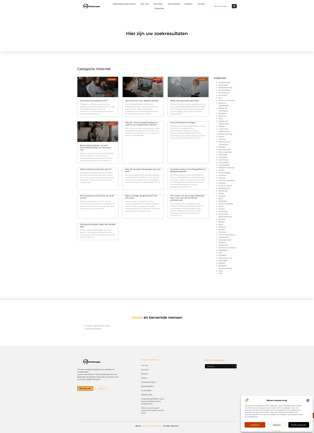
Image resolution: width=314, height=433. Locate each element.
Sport (220, 224)
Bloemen (222, 116)
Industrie (222, 175)
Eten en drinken (225, 152)
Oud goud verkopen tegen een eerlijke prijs (97, 225)
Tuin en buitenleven (226, 235)
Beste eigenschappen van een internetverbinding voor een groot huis (95, 147)
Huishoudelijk (224, 173)
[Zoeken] (234, 6)
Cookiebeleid (275, 430)
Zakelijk (221, 263)
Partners (189, 4)
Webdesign (223, 250)
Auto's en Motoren (226, 100)
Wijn (220, 253)
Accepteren (255, 425)
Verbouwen (223, 245)
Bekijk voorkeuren (298, 425)
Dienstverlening (225, 134)
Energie (221, 147)
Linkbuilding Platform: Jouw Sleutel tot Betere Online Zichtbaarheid (152, 401)
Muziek (221, 209)
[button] (308, 400)
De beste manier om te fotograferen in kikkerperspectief (188, 170)
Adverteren (223, 85)
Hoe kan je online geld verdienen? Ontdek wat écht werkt (152, 410)
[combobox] (222, 6)
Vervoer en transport (227, 247)
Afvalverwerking (225, 87)
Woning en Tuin (225, 258)
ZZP (220, 273)
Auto (220, 98)
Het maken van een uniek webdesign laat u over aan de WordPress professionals (187, 197)
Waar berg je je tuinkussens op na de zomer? (97, 196)
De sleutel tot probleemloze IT (94, 100)
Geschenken (223, 160)
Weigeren (277, 425)
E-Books (222, 139)
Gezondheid (223, 162)
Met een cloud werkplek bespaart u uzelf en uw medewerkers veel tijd (141, 123)
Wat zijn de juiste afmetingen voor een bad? (143, 170)
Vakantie (222, 242)
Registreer (159, 8)
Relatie (221, 222)
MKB (220, 198)
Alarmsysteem (224, 90)
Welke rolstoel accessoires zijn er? (96, 169)
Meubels (222, 196)
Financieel (222, 155)
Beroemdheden (147, 386)
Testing (221, 229)
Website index (146, 395)
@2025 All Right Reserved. (157, 426)
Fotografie (222, 157)
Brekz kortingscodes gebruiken (184, 100)
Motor (221, 206)
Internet (221, 178)
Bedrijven (222, 113)
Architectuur (223, 93)
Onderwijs (222, 211)
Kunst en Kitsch (225, 186)
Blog (220, 118)
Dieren (221, 136)
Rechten (222, 219)
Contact (201, 4)
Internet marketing (226, 180)
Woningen (222, 260)
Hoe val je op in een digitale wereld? (141, 100)
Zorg (220, 271)
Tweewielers (223, 237)
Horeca (221, 170)
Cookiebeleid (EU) (148, 382)
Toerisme (222, 232)
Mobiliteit (222, 201)
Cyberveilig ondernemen (124, 4)
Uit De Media (174, 4)
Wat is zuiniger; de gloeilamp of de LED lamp (141, 196)
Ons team (158, 4)
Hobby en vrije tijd (226, 167)
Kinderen (222, 183)
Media (221, 193)
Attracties (222, 95)
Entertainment (224, 149)
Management (224, 188)
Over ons (144, 4)
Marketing (222, 191)
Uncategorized (224, 240)
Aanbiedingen (224, 82)
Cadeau (221, 126)
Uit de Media (146, 390)
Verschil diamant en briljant (183, 122)
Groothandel (223, 165)
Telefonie (222, 227)
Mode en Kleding (225, 204)
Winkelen (222, 255)
